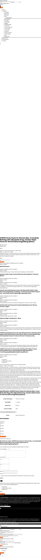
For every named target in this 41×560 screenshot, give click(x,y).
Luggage (6, 23)
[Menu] (0, 43)
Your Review (3, 457)
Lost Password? (17, 542)
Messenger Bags (7, 24)
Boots (5, 16)
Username (2, 532)
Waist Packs (6, 36)
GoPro (5, 35)
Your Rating (2, 449)
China (16, 408)
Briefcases (6, 15)
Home (3, 9)
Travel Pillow (7, 25)
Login (1, 545)
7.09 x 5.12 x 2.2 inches (19, 398)
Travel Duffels (7, 28)
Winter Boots (9, 17)
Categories (4, 11)
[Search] (0, 44)
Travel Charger (7, 34)
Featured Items (5, 39)
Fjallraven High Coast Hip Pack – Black (10, 318)
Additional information (6, 361)
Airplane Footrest (8, 32)
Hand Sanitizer (7, 19)
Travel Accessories (8, 27)
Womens (17, 405)
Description (4, 359)
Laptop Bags (7, 21)
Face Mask (6, 12)
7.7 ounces (17, 402)
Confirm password (4, 536)
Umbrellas (6, 31)
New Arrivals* (5, 38)
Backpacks (6, 13)
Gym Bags (6, 20)
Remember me (4, 544)
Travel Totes (7, 30)
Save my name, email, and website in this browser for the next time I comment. (17, 475)
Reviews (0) (4, 362)
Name (1, 471)
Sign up (1, 537)
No (16, 412)
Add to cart (2, 261)
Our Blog (4, 40)
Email (1, 473)
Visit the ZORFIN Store (20, 415)
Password (6, 534)
